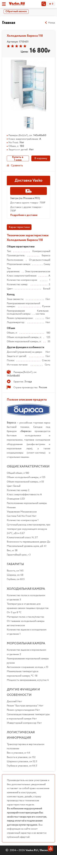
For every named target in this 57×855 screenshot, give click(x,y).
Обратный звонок (16, 11)
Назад (51, 22)
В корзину (40, 158)
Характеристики (19, 227)
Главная (8, 23)
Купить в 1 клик (18, 158)
